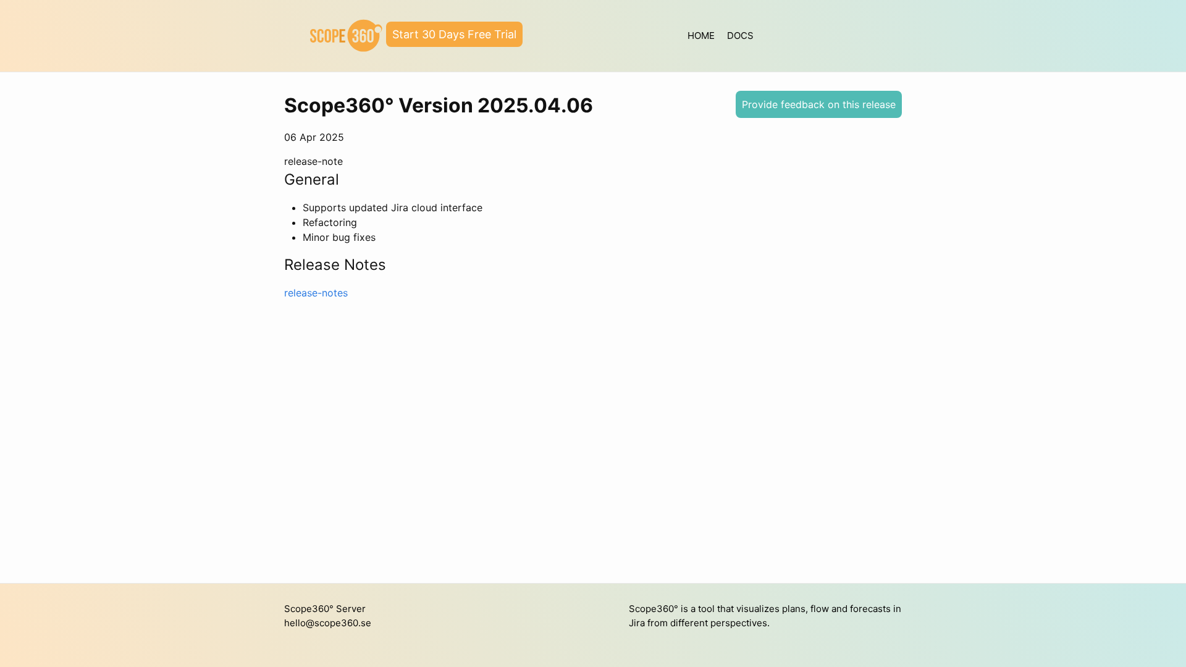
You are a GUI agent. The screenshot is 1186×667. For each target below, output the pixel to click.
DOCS (740, 35)
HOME (701, 35)
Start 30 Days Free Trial (454, 34)
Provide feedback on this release (819, 104)
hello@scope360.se (327, 623)
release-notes (316, 293)
